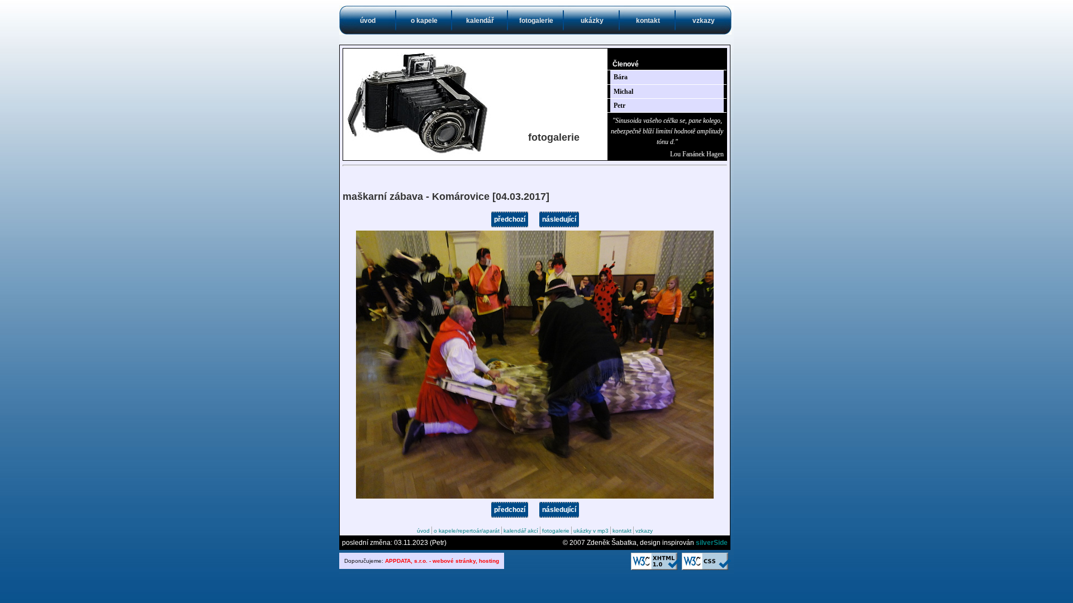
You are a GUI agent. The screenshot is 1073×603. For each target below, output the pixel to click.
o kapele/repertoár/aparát (467, 531)
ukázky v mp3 (591, 531)
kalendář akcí (521, 531)
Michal (623, 91)
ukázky (592, 21)
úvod (368, 21)
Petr (619, 105)
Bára (621, 77)
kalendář (480, 21)
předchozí (509, 219)
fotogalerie (536, 21)
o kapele (424, 21)
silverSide (712, 543)
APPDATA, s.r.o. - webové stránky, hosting (442, 561)
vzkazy (703, 21)
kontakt (648, 21)
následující (559, 219)
